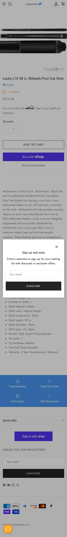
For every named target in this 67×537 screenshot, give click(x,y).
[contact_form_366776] (8, 529)
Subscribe (33, 286)
